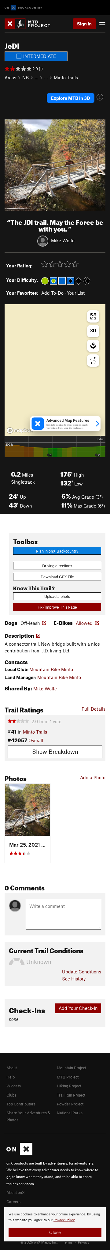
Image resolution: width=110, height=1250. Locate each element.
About (11, 1067)
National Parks (69, 1112)
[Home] (30, 23)
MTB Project (68, 1076)
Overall (35, 740)
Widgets (13, 1085)
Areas (10, 77)
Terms (68, 1242)
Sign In (84, 23)
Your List (76, 293)
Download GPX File (57, 576)
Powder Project (70, 1103)
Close (55, 1232)
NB (25, 77)
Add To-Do (52, 293)
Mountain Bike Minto (51, 669)
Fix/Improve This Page (57, 607)
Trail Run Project (71, 1095)
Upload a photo (57, 596)
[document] (55, 1224)
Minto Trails (66, 77)
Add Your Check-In (78, 1008)
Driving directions (57, 565)
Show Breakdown (55, 751)
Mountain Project (71, 1067)
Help (10, 1076)
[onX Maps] (19, 1153)
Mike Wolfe (63, 240)
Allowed (84, 623)
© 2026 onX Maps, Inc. (39, 1242)
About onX (15, 1192)
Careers (13, 1201)
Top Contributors (20, 1103)
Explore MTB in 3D (70, 98)
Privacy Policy (64, 1220)
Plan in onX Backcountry (57, 551)
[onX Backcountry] (23, 8)
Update (81, 971)
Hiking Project (69, 1085)
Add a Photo (92, 777)
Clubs (11, 1095)
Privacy (84, 1242)
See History (74, 978)
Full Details (93, 709)
